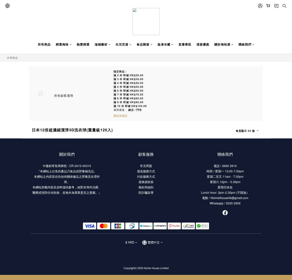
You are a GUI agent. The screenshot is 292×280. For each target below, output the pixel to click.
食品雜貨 (143, 44)
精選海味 (62, 44)
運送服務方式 (146, 171)
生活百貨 (122, 44)
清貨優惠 (202, 44)
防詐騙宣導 (146, 192)
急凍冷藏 (164, 44)
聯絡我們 (245, 44)
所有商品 (44, 44)
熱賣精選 (83, 44)
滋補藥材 (101, 44)
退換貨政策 (146, 182)
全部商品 (12, 57)
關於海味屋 (222, 44)
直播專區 (184, 44)
